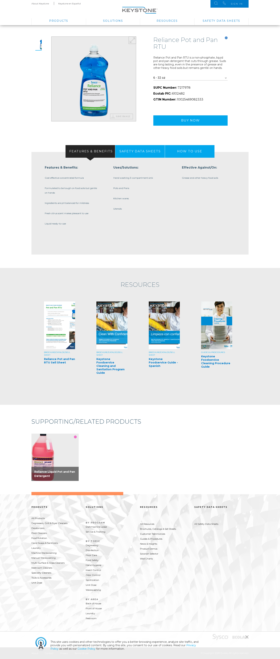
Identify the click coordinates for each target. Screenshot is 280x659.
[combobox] (190, 77)
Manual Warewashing (43, 557)
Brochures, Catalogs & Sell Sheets (158, 528)
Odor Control (93, 575)
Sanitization (92, 580)
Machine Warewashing (44, 552)
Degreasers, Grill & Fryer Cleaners (49, 523)
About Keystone (40, 3)
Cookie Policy (86, 648)
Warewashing (93, 589)
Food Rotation (39, 538)
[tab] (90, 151)
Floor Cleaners (39, 533)
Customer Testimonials (152, 533)
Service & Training (95, 531)
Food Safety (92, 560)
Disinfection (92, 550)
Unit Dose (36, 582)
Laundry (36, 547)
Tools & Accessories (41, 577)
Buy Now (190, 120)
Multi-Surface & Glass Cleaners (48, 562)
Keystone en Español (69, 3)
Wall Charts (146, 558)
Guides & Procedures (151, 538)
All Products (38, 518)
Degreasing (92, 545)
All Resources (147, 523)
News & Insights (148, 543)
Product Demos (148, 548)
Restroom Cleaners (41, 567)
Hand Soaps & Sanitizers (44, 543)
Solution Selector (149, 553)
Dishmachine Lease (96, 526)
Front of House (94, 608)
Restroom (91, 618)
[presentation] (90, 151)
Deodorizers (37, 528)
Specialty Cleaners (41, 572)
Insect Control (93, 570)
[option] (93, 78)
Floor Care (91, 555)
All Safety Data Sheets (206, 523)
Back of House (93, 603)
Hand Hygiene (93, 565)
